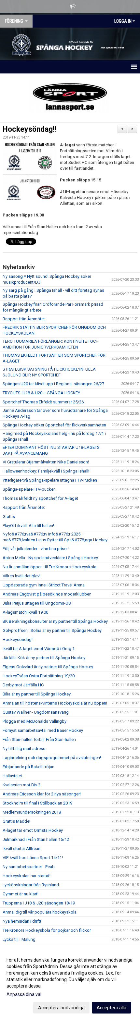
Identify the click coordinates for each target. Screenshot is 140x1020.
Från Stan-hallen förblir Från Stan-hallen (39, 739)
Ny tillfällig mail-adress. (24, 748)
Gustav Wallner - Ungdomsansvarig (36, 712)
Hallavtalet (12, 775)
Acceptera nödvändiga (61, 1007)
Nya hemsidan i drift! (22, 921)
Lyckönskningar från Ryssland (31, 884)
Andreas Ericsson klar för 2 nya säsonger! (42, 794)
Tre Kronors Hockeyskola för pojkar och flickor (47, 930)
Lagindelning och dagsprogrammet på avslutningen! (52, 757)
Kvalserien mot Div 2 (21, 784)
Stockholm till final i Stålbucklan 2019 (37, 803)
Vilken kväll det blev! (21, 575)
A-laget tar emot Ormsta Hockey (33, 830)
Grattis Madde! (16, 821)
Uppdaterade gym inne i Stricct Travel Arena (44, 585)
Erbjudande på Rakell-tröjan (28, 766)
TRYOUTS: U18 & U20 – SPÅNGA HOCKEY (41, 392)
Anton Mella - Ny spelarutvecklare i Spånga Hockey (50, 557)
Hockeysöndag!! (29, 129)
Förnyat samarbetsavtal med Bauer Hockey (43, 730)
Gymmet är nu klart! (20, 893)
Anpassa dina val (24, 994)
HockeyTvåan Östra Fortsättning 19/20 (39, 675)
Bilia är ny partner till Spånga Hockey (37, 694)
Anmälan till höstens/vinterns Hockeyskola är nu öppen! (55, 703)
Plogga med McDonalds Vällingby (34, 721)
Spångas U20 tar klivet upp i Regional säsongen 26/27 (53, 383)
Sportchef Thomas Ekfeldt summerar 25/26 (43, 401)
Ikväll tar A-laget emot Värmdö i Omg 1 (39, 648)
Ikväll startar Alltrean (21, 848)
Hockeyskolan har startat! (26, 875)
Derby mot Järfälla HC (23, 684)
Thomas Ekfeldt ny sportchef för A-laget (40, 498)
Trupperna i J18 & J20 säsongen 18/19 (39, 903)
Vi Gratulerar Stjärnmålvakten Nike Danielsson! (46, 462)
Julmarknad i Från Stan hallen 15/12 (36, 839)
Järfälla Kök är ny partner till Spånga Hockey (44, 657)
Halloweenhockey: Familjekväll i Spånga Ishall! (46, 471)
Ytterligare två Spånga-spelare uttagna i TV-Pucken (50, 480)
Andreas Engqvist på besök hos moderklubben (47, 594)
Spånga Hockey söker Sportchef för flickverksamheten (54, 425)
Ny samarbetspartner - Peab (29, 866)
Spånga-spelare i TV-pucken (29, 489)
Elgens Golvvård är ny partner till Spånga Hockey (48, 666)
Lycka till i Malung (19, 939)
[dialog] (70, 983)
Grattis (9, 516)
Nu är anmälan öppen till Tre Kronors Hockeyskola (49, 566)
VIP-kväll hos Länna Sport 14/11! (33, 857)
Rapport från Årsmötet (24, 318)
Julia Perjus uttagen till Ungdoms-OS (37, 603)
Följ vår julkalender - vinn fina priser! (36, 548)
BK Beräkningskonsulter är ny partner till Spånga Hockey (55, 621)
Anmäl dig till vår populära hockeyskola (40, 912)
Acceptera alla (111, 1007)
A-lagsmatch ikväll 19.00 (25, 612)
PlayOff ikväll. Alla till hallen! (28, 525)
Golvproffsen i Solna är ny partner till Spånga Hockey (52, 630)
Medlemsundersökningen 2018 (32, 812)
